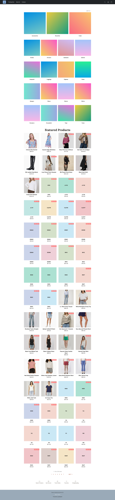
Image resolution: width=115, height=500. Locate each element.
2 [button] (53, 474)
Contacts (24, 2)
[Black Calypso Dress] (49, 342)
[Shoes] (49, 91)
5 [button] (59, 474)
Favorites (66, 483)
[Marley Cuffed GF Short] (49, 320)
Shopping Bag (75, 483)
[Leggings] (49, 69)
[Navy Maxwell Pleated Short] (83, 320)
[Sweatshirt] (49, 113)
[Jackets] (83, 48)
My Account (48, 483)
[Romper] (32, 91)
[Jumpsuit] (32, 69)
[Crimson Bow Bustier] (31, 140)
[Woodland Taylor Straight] (31, 320)
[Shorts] (66, 91)
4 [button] (57, 474)
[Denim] (32, 48)
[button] (4, 2)
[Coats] (80, 23)
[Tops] (66, 113)
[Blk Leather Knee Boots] (31, 163)
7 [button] (63, 474)
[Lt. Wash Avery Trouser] (66, 297)
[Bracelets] (57, 23)
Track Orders (57, 483)
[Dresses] (49, 48)
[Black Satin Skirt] (83, 163)
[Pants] (83, 69)
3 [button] (55, 474)
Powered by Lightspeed (57, 496)
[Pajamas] (66, 69)
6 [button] (61, 474)
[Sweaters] (32, 113)
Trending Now (11, 2)
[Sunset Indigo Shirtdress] (49, 140)
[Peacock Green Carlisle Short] (66, 342)
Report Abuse (57, 494)
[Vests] (83, 113)
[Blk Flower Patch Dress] (66, 163)
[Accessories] (35, 23)
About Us (18, 2)
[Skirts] (83, 91)
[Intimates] (66, 48)
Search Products (39, 483)
